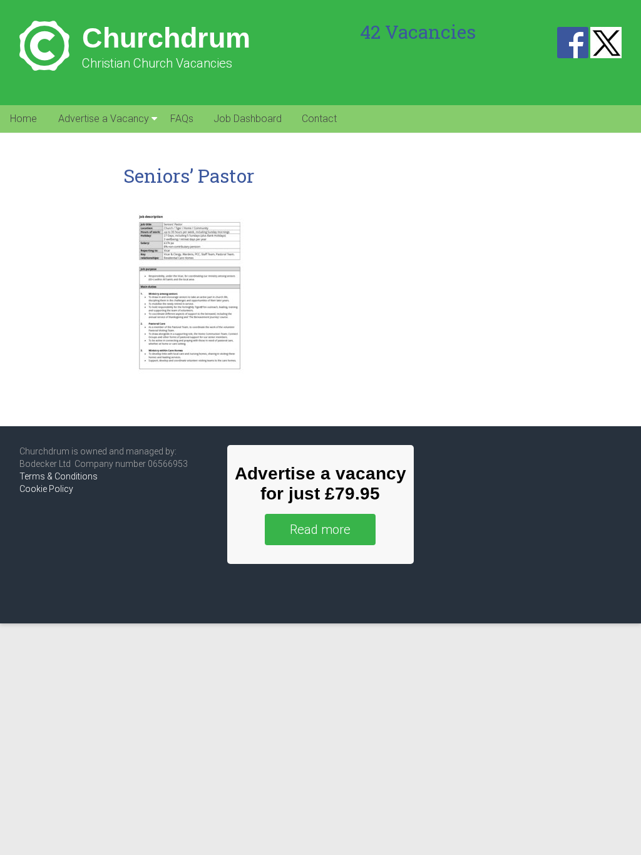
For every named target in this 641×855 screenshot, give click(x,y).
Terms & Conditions (58, 476)
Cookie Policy (46, 489)
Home (23, 119)
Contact (319, 119)
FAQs (181, 119)
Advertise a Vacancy (103, 119)
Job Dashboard (247, 119)
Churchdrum (166, 38)
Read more (320, 529)
